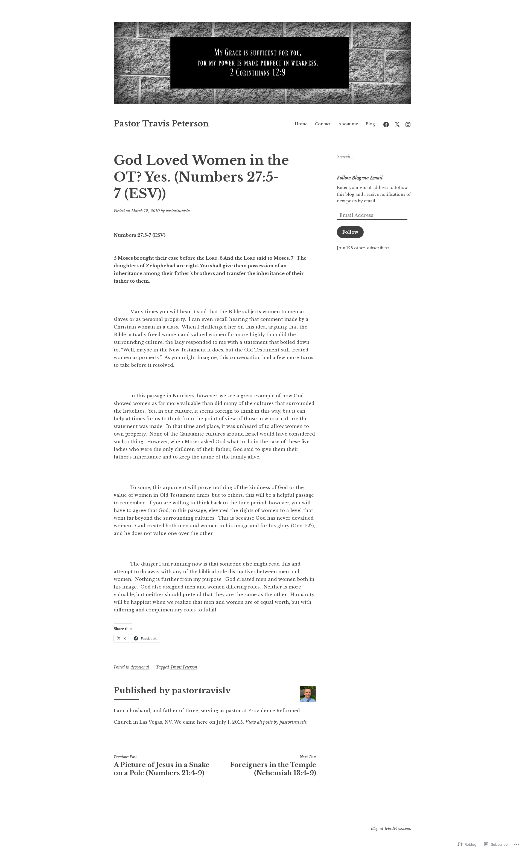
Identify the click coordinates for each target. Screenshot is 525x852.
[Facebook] (386, 124)
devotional (140, 667)
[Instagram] (408, 124)
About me (348, 124)
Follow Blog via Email (360, 178)
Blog (370, 124)
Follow (350, 232)
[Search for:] (363, 157)
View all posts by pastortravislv (276, 722)
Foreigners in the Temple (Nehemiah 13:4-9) (273, 766)
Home (301, 124)
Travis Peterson (183, 667)
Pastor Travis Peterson (161, 124)
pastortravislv (178, 210)
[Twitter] (397, 124)
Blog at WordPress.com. (391, 828)
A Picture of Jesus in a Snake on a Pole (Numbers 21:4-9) (161, 766)
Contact (323, 124)
